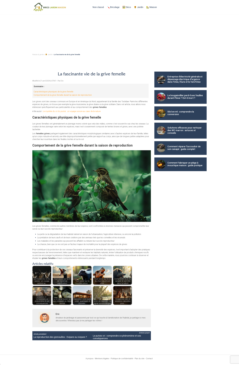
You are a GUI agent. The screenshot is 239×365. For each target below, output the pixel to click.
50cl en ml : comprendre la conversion (180, 113)
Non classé (98, 7)
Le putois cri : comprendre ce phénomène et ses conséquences (117, 337)
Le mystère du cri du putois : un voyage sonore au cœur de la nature (72, 111)
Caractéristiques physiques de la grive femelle (53, 91)
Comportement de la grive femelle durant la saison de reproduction (63, 95)
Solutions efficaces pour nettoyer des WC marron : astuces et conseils (184, 130)
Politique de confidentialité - (122, 358)
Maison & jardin (38, 54)
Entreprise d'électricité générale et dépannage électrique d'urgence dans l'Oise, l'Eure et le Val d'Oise (184, 79)
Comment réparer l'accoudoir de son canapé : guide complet (184, 147)
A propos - (90, 358)
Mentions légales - (102, 358)
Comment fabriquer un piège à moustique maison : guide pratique (184, 164)
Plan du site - (140, 358)
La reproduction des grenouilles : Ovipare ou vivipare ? (60, 337)
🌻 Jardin (138, 7)
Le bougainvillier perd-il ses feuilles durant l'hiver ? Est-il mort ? (185, 96)
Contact (149, 358)
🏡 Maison (151, 7)
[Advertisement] (119, 33)
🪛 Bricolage (113, 7)
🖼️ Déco (126, 7)
